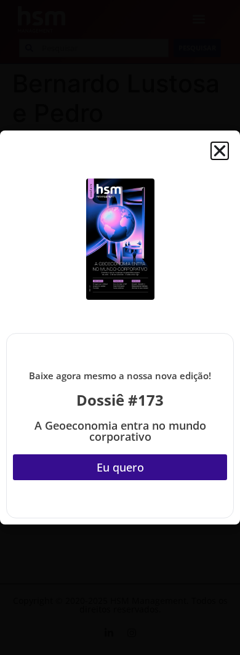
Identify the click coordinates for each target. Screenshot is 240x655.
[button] (220, 151)
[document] (120, 327)
